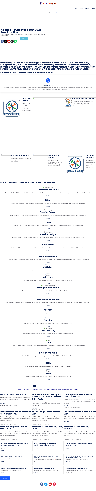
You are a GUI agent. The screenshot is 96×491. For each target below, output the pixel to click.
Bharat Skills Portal (54, 156)
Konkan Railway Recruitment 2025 (77, 468)
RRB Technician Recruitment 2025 (44, 468)
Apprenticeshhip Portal (83, 98)
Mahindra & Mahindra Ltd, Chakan (76, 427)
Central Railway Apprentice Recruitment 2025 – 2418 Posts (79, 444)
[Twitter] (46, 484)
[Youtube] (8, 41)
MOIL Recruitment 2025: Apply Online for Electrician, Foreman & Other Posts (47, 396)
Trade (81, 8)
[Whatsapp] (15, 41)
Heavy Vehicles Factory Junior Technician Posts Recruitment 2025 (79, 456)
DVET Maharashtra (20, 155)
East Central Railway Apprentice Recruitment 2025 (15, 412)
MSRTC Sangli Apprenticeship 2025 (46, 412)
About (93, 8)
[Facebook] (2, 41)
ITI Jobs (87, 8)
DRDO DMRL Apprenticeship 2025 (11, 456)
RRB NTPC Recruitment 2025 (13, 394)
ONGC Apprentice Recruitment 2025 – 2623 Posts (78, 395)
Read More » (3, 403)
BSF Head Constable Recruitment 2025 (80, 412)
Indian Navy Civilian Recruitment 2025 (13, 468)
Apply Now (3, 450)
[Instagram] (12, 41)
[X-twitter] (5, 41)
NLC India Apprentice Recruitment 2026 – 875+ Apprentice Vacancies (14, 444)
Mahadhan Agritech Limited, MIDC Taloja (13, 427)
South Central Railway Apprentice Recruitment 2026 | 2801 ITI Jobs (45, 444)
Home (75, 8)
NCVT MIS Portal (26, 99)
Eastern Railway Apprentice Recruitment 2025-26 (47, 456)
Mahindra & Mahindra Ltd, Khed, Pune (47, 427)
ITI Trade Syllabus (90, 156)
